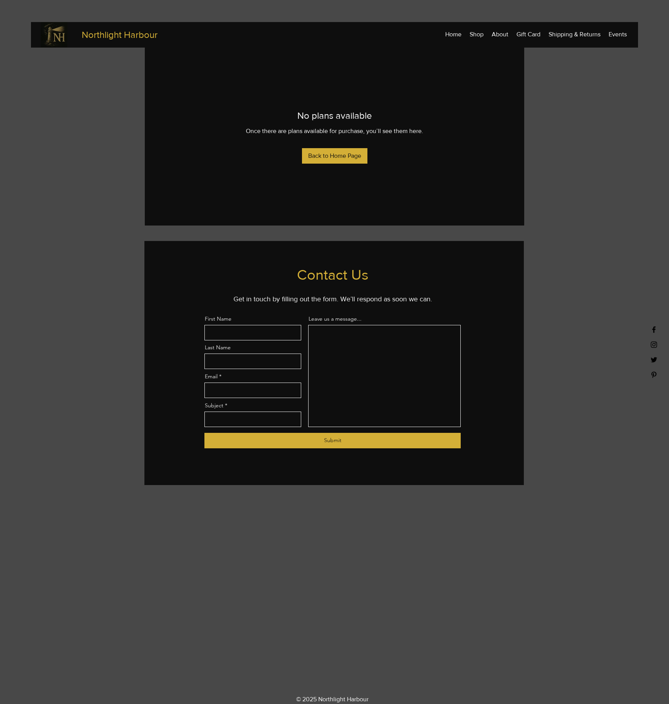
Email (211, 376)
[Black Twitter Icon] (654, 359)
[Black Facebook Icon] (654, 329)
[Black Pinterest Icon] (654, 375)
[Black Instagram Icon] (654, 344)
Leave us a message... (335, 318)
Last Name (218, 347)
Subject (214, 405)
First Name (218, 318)
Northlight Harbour (120, 34)
